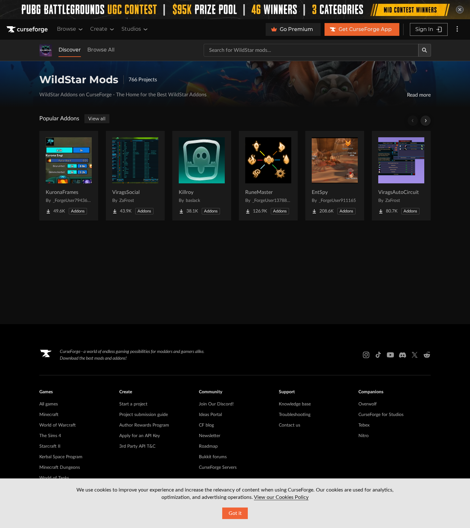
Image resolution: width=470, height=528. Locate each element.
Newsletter (209, 436)
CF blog (206, 425)
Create (98, 29)
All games (48, 404)
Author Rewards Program (144, 425)
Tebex (364, 425)
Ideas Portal (210, 414)
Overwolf (367, 404)
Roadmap (208, 446)
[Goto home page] (27, 29)
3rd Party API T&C (137, 446)
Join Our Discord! (216, 404)
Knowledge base (295, 404)
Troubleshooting (294, 414)
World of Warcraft (57, 425)
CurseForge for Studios (380, 414)
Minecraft (49, 414)
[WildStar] (45, 50)
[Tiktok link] (378, 355)
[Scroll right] (425, 121)
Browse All (100, 50)
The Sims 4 (50, 436)
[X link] (415, 355)
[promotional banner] (235, 9)
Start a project (133, 404)
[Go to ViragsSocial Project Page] (135, 175)
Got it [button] (235, 513)
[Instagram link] (366, 355)
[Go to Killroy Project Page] (201, 175)
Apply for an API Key (139, 436)
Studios (131, 29)
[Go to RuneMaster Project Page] (268, 175)
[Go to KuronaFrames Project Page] (68, 175)
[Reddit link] (427, 355)
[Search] (424, 50)
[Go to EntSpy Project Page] (334, 175)
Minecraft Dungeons (59, 467)
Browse (66, 29)
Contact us (289, 425)
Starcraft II (49, 446)
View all (97, 119)
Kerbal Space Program (60, 457)
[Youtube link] (390, 355)
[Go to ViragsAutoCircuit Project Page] (401, 175)
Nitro (363, 436)
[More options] (457, 29)
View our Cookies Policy (281, 497)
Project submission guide (143, 414)
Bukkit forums (213, 457)
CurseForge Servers (218, 467)
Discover (70, 50)
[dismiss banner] (460, 9)
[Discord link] (402, 355)
